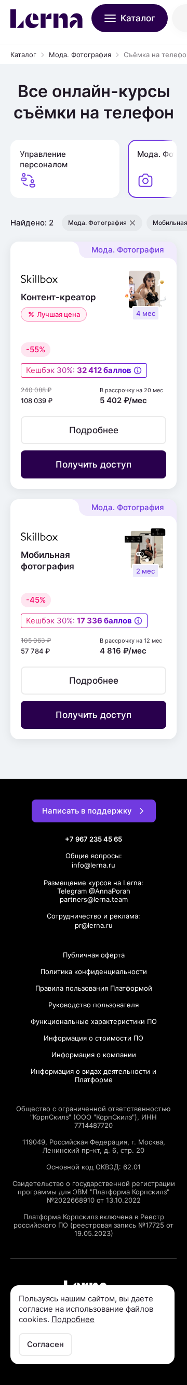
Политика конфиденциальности (94, 971)
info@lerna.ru (93, 865)
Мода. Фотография (80, 54)
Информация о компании (93, 1054)
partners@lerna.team (94, 899)
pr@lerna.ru (94, 925)
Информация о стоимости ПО (93, 1038)
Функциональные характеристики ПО (94, 1021)
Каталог (23, 54)
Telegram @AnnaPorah (93, 891)
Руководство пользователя (93, 1005)
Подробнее (73, 1319)
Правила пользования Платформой (93, 988)
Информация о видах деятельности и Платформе (93, 1075)
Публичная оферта (94, 955)
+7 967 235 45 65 (93, 839)
